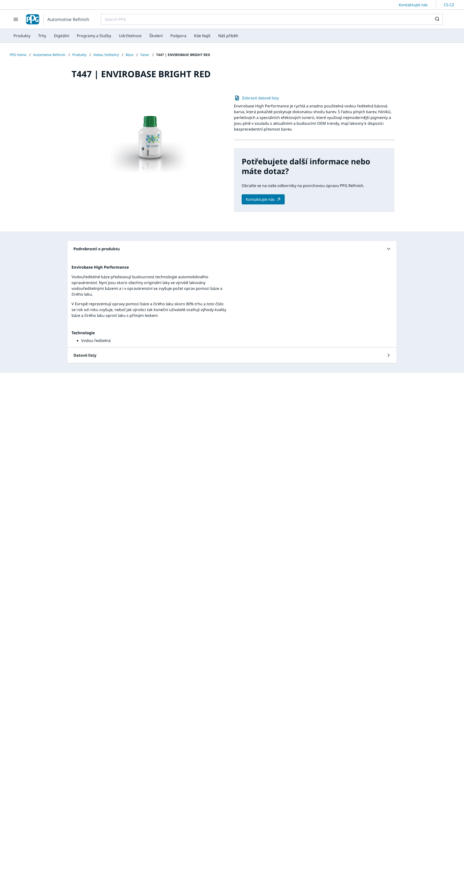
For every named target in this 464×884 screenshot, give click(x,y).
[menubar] (126, 36)
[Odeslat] (436, 19)
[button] (232, 249)
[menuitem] (22, 36)
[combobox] (272, 19)
